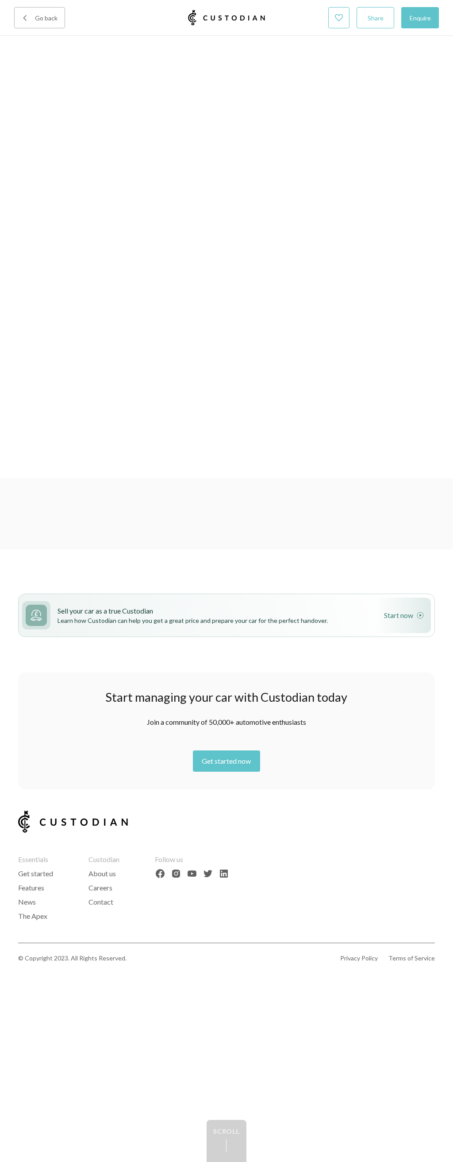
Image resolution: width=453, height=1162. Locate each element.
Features (31, 887)
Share (376, 18)
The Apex (32, 916)
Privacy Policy (359, 958)
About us (102, 873)
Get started (35, 873)
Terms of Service (411, 958)
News (27, 902)
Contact (100, 902)
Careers (100, 887)
